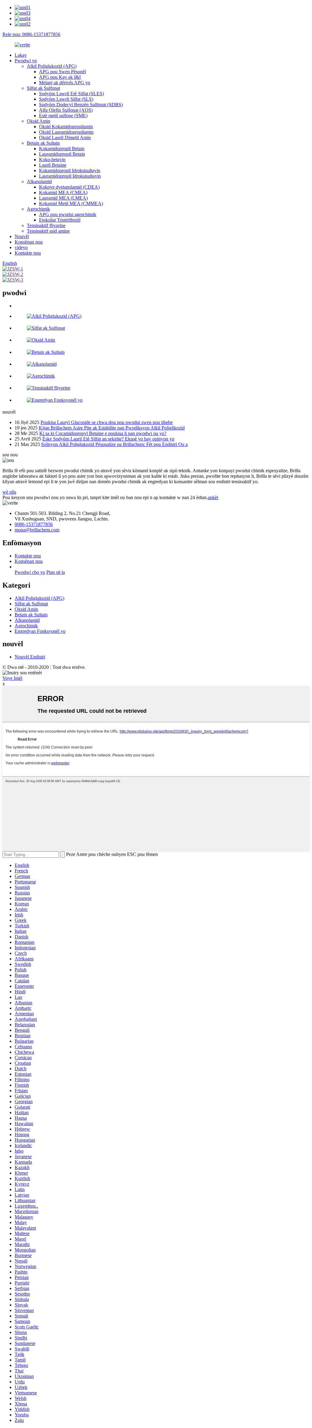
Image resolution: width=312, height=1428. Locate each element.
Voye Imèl (12, 678)
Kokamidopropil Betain (61, 148)
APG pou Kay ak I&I (60, 77)
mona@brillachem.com (37, 529)
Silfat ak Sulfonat (43, 88)
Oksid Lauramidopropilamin (66, 132)
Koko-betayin (52, 159)
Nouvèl (22, 236)
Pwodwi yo (26, 60)
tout (18, 305)
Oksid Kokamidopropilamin (66, 126)
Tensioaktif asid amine (48, 231)
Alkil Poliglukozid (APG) (51, 66)
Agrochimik (38, 209)
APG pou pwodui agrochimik (67, 214)
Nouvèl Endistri (30, 656)
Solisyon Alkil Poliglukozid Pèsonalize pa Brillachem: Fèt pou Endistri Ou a (114, 444)
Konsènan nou (29, 242)
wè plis (9, 492)
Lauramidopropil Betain (62, 154)
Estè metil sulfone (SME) (63, 115)
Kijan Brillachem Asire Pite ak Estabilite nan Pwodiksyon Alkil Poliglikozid (112, 427)
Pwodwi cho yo (30, 572)
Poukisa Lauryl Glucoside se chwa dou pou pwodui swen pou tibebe (107, 422)
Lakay (21, 55)
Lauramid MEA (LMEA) (63, 198)
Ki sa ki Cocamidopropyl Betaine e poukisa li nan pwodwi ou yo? (102, 433)
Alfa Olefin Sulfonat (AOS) (66, 110)
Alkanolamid (39, 181)
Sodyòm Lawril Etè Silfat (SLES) (71, 93)
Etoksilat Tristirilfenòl (59, 220)
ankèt (213, 497)
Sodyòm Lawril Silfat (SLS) (66, 99)
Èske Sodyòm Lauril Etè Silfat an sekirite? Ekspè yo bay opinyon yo (108, 438)
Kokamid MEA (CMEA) (63, 192)
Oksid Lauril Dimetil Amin (65, 137)
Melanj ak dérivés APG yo (64, 82)
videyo (21, 247)
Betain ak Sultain (43, 143)
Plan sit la (55, 572)
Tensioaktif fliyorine (46, 225)
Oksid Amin (38, 121)
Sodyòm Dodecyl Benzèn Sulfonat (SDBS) (81, 104)
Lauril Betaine (52, 165)
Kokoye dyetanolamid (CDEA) (69, 187)
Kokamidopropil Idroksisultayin (69, 170)
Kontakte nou (28, 253)
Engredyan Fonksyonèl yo (40, 631)
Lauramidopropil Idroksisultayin (70, 176)
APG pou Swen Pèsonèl (62, 71)
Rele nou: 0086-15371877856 (31, 34)
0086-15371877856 (34, 524)
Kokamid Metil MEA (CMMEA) (71, 203)
